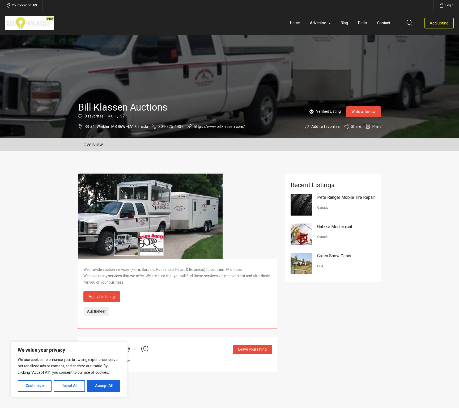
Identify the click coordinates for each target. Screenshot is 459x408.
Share (356, 126)
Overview (93, 144)
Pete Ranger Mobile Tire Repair (346, 197)
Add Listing (439, 23)
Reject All (69, 386)
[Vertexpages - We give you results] (72, 23)
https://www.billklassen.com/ (219, 126)
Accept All (104, 386)
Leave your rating (252, 349)
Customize (35, 386)
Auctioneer (96, 311)
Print (376, 126)
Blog (344, 23)
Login (449, 5)
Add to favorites (325, 126)
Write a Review (363, 112)
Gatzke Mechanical (334, 227)
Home (295, 23)
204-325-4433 (171, 126)
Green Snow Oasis (334, 256)
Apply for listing (102, 297)
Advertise (318, 23)
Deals (362, 23)
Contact (383, 23)
